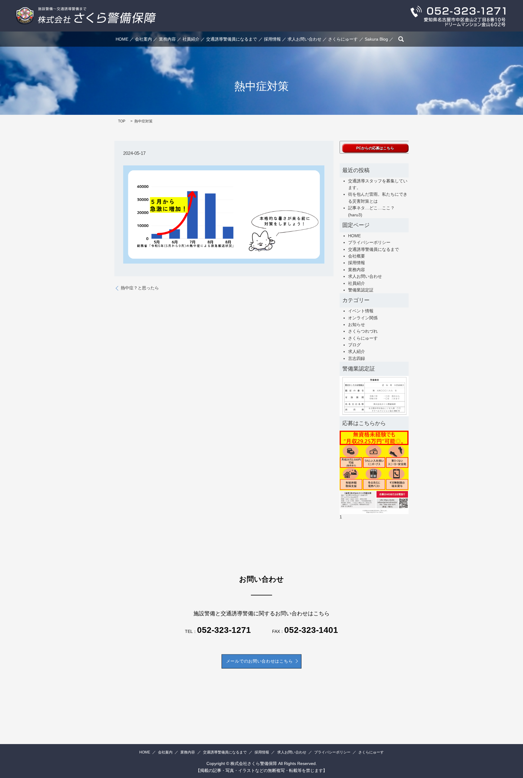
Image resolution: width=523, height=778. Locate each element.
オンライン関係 (363, 317)
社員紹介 (191, 39)
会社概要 (356, 256)
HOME (122, 39)
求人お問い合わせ (304, 39)
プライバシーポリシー (369, 242)
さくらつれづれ (363, 331)
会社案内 (143, 39)
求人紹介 (356, 351)
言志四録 (356, 358)
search (401, 39)
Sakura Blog (376, 39)
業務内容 (167, 39)
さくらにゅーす (343, 39)
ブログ (354, 344)
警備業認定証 (360, 290)
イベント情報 (360, 310)
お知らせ (356, 324)
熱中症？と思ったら (140, 287)
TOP (121, 121)
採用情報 (272, 39)
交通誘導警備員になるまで (231, 39)
